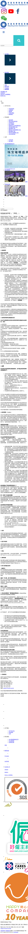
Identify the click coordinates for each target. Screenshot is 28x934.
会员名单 (11, 139)
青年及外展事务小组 (13, 132)
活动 (6, 85)
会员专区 (7, 89)
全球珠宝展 (11, 742)
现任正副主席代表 (13, 121)
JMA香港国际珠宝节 (13, 739)
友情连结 (3, 93)
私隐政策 (8, 930)
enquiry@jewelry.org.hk (8, 688)
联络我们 (11, 114)
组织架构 (11, 120)
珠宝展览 (7, 72)
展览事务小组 (12, 128)
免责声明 (3, 930)
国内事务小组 (12, 131)
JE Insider (7, 87)
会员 (10, 733)
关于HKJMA (12, 730)
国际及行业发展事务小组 (15, 129)
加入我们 (11, 141)
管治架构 (11, 732)
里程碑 (10, 111)
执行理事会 (11, 124)
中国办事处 (11, 112)
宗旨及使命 (11, 108)
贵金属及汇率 (4, 91)
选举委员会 (11, 122)
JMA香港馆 (11, 740)
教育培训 (7, 86)
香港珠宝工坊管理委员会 (15, 125)
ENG (4, 7)
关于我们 (7, 53)
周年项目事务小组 (13, 127)
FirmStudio (15, 932)
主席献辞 (11, 110)
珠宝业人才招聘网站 (5, 94)
